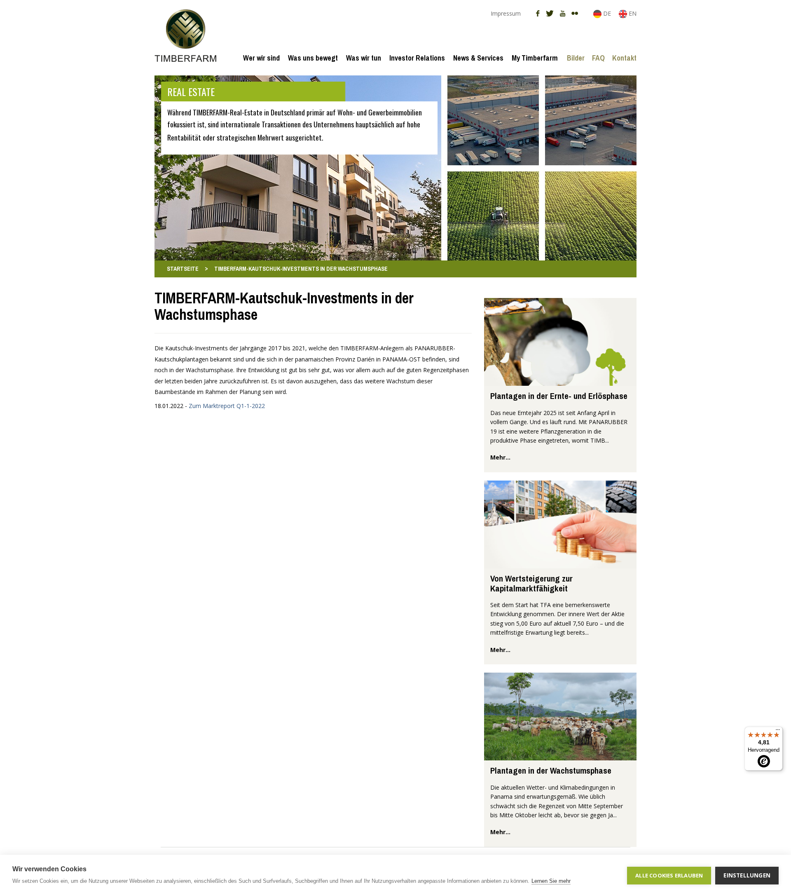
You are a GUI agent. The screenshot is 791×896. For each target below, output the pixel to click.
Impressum (506, 13)
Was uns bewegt (313, 58)
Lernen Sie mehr (551, 881)
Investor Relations (417, 58)
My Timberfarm (535, 58)
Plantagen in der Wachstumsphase (550, 770)
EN (632, 13)
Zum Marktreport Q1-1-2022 (227, 406)
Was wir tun (363, 58)
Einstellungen (746, 875)
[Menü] (778, 732)
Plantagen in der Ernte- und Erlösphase (558, 396)
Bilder (576, 58)
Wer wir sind (261, 58)
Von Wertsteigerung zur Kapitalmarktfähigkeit (531, 583)
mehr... (500, 457)
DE (607, 13)
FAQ (598, 58)
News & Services (478, 58)
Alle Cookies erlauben (669, 875)
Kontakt (624, 58)
